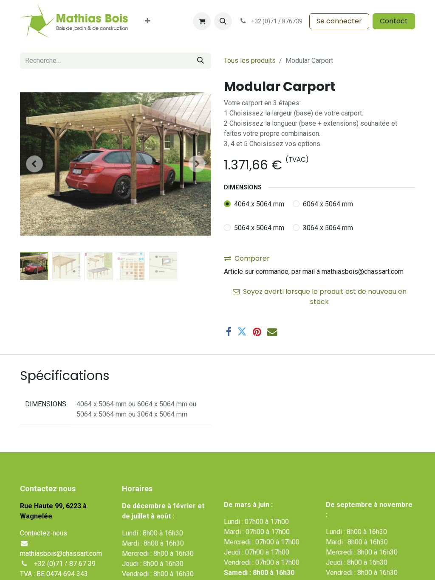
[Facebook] (228, 332)
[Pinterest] (257, 332)
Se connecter (339, 21)
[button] (223, 21)
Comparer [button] (252, 258)
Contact (394, 21)
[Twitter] (242, 332)
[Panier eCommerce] (202, 21)
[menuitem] (147, 21)
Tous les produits (250, 60)
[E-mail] (272, 332)
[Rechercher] (200, 61)
